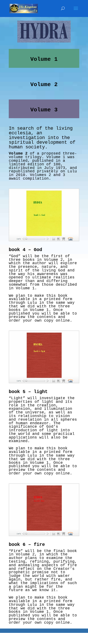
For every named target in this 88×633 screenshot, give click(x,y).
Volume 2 (44, 84)
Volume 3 (44, 110)
